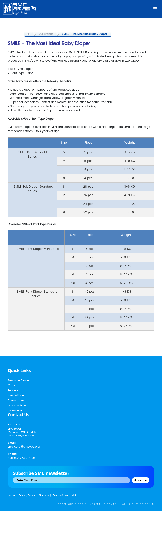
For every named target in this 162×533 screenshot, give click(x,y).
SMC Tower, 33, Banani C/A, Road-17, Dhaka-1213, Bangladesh (22, 432)
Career (12, 385)
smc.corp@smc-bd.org (24, 446)
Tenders (13, 390)
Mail (74, 495)
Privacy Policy (27, 495)
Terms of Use (60, 495)
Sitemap (44, 495)
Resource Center (18, 380)
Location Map (16, 410)
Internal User (16, 395)
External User (16, 400)
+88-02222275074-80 (21, 458)
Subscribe (140, 480)
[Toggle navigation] (155, 9)
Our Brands (46, 34)
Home (11, 495)
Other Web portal (19, 405)
